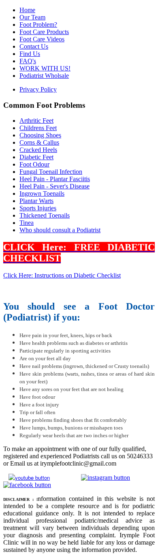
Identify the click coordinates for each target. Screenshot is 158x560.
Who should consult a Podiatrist (59, 230)
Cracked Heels (38, 149)
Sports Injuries (37, 208)
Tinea (26, 222)
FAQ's (27, 61)
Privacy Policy (38, 89)
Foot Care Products (44, 31)
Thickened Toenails (44, 215)
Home (27, 9)
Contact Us (33, 46)
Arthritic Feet (36, 120)
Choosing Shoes (40, 135)
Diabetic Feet (36, 157)
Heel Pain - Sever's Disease (54, 186)
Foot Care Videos (41, 39)
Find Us (29, 53)
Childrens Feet (38, 127)
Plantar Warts (36, 200)
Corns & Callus (39, 142)
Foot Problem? (38, 24)
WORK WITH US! (44, 68)
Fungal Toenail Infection (50, 171)
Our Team (32, 17)
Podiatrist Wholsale (44, 75)
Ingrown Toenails (41, 193)
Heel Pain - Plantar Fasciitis (54, 178)
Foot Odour (34, 164)
